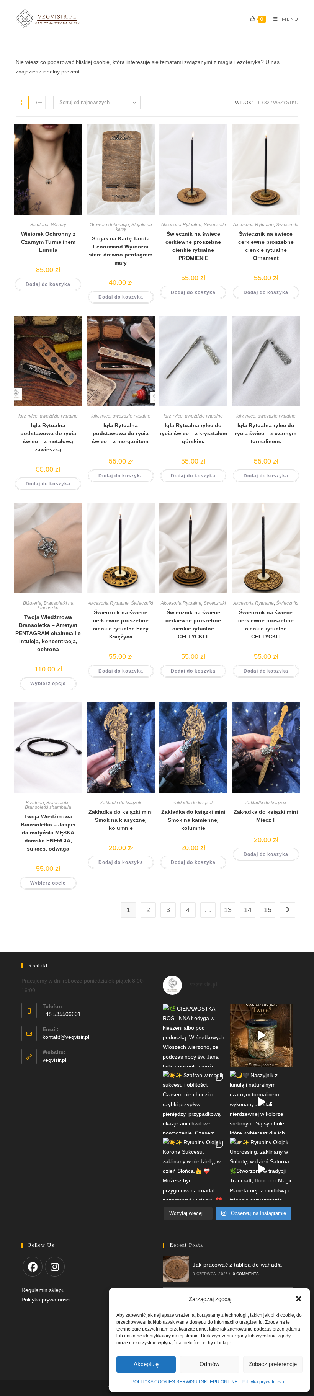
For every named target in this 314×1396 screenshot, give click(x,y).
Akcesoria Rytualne (181, 224)
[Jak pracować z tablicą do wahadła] (176, 1269)
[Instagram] (55, 1267)
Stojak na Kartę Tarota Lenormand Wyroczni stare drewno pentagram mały (120, 250)
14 (248, 910)
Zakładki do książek (120, 802)
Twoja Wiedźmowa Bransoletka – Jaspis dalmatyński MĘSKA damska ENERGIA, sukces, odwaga (48, 832)
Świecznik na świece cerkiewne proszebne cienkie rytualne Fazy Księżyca (121, 624)
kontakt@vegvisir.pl (66, 1037)
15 (267, 910)
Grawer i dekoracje (109, 224)
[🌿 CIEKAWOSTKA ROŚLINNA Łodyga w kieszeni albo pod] (194, 1035)
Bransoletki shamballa (48, 807)
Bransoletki (58, 802)
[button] (299, 1299)
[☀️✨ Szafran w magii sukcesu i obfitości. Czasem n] (194, 1102)
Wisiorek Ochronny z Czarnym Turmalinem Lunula (48, 242)
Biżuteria (39, 224)
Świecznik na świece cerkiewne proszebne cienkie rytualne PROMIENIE (193, 246)
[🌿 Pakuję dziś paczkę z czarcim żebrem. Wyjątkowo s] (261, 1035)
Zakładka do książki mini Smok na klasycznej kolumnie (120, 820)
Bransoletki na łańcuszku (56, 606)
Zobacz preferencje (273, 1364)
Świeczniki (215, 224)
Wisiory (58, 224)
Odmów (209, 1364)
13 (228, 910)
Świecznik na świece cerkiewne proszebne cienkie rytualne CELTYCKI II (193, 624)
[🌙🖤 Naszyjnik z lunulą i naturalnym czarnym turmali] (261, 1102)
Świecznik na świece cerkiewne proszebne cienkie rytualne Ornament (266, 246)
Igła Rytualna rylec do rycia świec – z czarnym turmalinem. (265, 433)
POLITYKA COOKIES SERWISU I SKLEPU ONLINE (184, 1382)
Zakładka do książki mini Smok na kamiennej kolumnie (193, 820)
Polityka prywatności (263, 1382)
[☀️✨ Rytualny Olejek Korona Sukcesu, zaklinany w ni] (194, 1169)
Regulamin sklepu (43, 1290)
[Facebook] (33, 1267)
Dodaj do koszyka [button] (48, 284)
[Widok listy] (39, 102)
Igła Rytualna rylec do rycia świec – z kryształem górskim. (193, 433)
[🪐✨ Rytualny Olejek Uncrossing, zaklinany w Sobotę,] (261, 1169)
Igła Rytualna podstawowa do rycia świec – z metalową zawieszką (48, 437)
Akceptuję (146, 1364)
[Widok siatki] (22, 102)
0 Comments (246, 1274)
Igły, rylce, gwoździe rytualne (48, 416)
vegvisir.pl (54, 1060)
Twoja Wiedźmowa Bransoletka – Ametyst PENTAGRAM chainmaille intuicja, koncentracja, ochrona (48, 633)
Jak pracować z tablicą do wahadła (237, 1265)
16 (258, 102)
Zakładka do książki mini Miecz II (266, 816)
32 (267, 102)
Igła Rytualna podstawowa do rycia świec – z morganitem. (121, 433)
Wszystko (285, 102)
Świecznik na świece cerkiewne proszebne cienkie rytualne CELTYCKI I (266, 624)
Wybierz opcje (48, 683)
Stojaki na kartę (134, 227)
